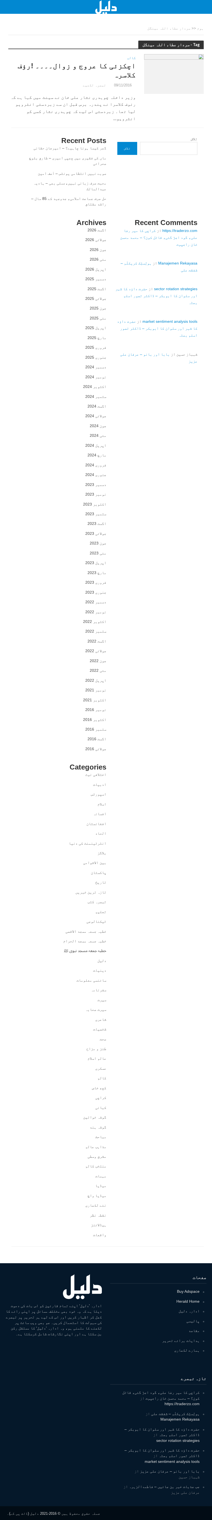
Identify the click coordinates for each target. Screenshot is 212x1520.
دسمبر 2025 (95, 279)
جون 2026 (98, 249)
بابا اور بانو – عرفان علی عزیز (170, 1471)
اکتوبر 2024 (94, 386)
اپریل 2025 (95, 328)
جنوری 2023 (95, 592)
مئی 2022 (98, 670)
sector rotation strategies (175, 289)
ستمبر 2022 (95, 631)
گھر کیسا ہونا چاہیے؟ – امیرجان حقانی (69, 148)
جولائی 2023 (95, 533)
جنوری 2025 (95, 357)
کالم (131, 58)
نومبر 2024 (95, 377)
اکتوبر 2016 (94, 719)
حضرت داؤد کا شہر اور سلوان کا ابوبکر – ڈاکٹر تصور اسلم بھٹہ (156, 296)
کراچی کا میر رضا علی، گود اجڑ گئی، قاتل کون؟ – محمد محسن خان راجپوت (158, 237)
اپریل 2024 (95, 445)
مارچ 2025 (97, 337)
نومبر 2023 (95, 494)
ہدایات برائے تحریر (181, 1340)
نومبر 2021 (95, 690)
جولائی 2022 (95, 651)
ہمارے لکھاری (187, 1350)
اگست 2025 (97, 289)
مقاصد (194, 1330)
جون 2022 (98, 661)
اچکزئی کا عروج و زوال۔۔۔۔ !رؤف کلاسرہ (77, 70)
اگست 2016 (97, 739)
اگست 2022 (97, 641)
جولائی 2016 (95, 749)
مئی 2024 (98, 435)
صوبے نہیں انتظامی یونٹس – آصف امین (72, 173)
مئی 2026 (98, 259)
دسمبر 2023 (95, 484)
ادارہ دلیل (189, 1311)
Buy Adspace (188, 1291)
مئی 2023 (98, 553)
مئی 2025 (98, 318)
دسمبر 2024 (95, 367)
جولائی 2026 (95, 239)
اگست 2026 (97, 230)
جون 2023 (98, 543)
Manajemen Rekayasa (177, 263)
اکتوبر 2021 (94, 700)
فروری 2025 (95, 347)
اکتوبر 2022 (94, 621)
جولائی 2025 (95, 298)
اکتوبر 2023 (94, 504)
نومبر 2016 (95, 709)
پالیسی (193, 1321)
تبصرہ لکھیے (94, 85)
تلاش (194, 139)
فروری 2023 (95, 582)
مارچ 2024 (97, 455)
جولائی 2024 (95, 416)
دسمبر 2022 (95, 602)
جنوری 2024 (95, 474)
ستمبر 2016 (95, 729)
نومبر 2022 (95, 612)
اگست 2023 (97, 523)
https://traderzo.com (179, 230)
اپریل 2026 (95, 269)
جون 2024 (98, 426)
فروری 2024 (95, 465)
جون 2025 (98, 308)
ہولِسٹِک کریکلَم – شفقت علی (175, 1413)
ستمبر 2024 (95, 396)
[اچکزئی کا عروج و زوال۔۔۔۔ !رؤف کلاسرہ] (174, 74)
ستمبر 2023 (95, 514)
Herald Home (188, 1301)
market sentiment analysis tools (169, 321)
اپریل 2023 (95, 563)
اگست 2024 (97, 406)
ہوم (200, 28)
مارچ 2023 (97, 572)
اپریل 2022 (95, 680)
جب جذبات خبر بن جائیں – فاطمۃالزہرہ (164, 1486)
